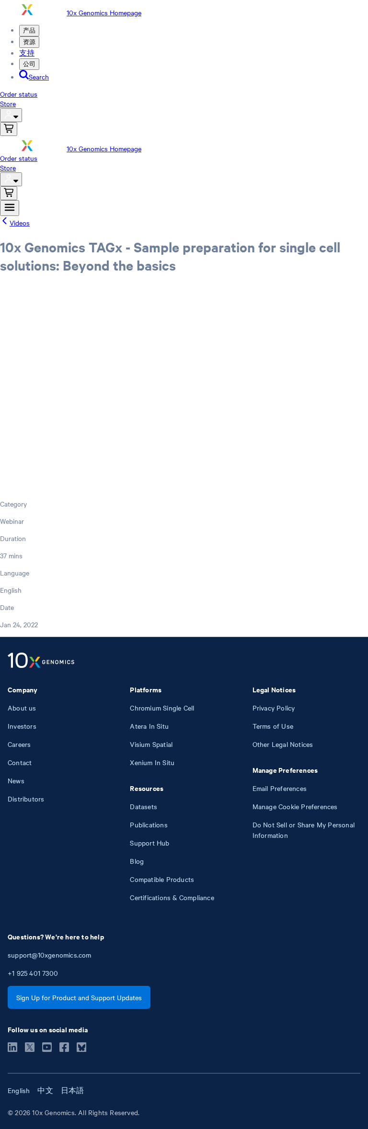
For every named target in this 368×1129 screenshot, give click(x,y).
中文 (45, 1090)
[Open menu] (9, 208)
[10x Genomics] (41, 661)
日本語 (72, 1090)
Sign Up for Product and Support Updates (79, 997)
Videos (20, 222)
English (19, 1090)
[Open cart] (8, 129)
